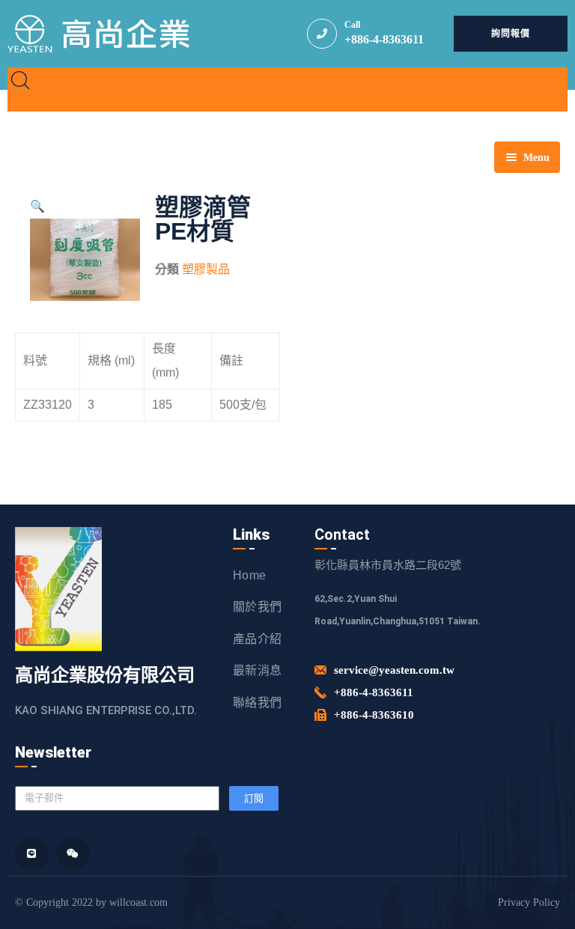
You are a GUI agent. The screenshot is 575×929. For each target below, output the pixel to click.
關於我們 (257, 606)
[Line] (32, 854)
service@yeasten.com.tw (394, 670)
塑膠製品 (206, 269)
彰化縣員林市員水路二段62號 (387, 564)
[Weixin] (73, 854)
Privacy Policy (529, 902)
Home (249, 575)
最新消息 (257, 670)
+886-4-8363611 (384, 39)
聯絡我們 (257, 702)
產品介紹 (257, 639)
